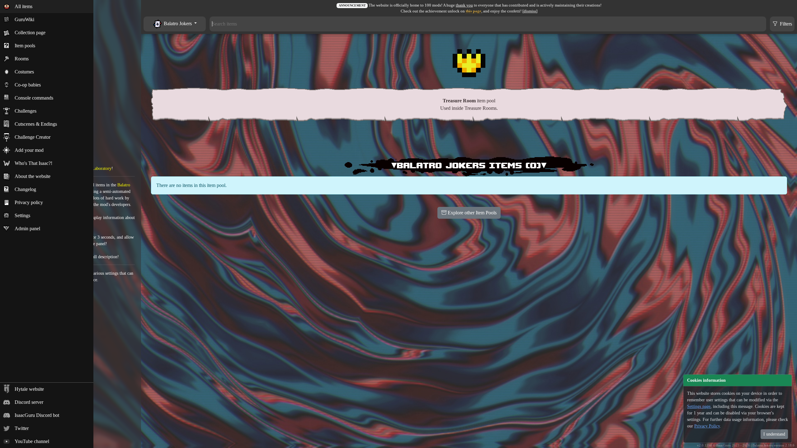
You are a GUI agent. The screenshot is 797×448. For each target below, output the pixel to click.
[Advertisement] (469, 140)
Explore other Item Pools (471, 212)
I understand (774, 434)
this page (473, 11)
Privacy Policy (707, 426)
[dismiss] (529, 11)
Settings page (698, 406)
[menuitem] (46, 6)
